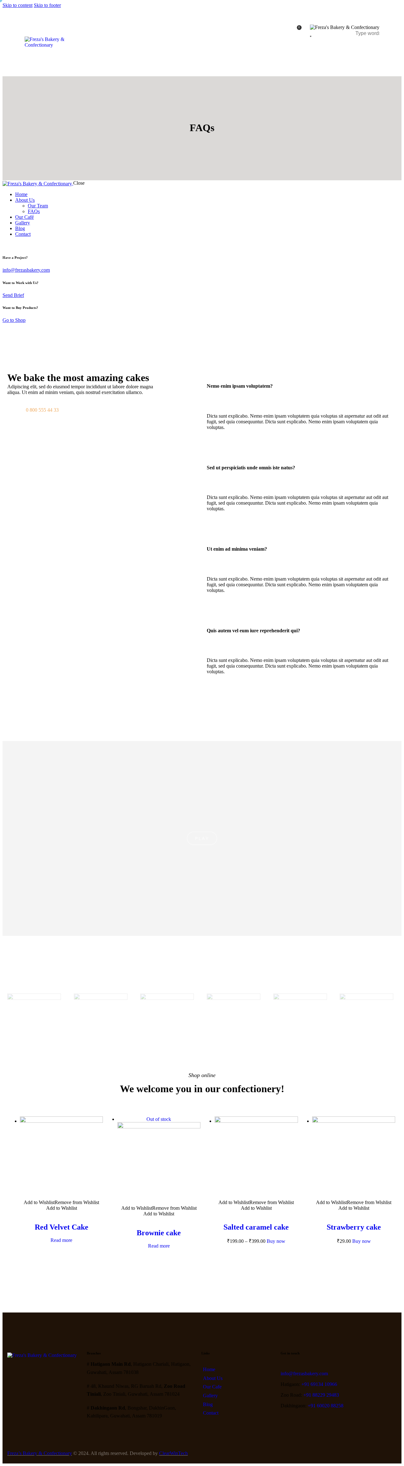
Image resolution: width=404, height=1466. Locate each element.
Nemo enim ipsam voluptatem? (240, 386)
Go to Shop (14, 320)
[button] (302, 386)
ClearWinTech (173, 1453)
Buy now (276, 1241)
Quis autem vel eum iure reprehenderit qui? (253, 630)
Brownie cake (159, 1233)
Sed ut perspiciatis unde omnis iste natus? (251, 467)
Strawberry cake (354, 1227)
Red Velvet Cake (61, 1227)
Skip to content (18, 5)
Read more (61, 1240)
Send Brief (13, 295)
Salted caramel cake (256, 1227)
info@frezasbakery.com (26, 270)
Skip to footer (47, 5)
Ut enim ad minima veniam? (237, 549)
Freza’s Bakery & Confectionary (39, 1453)
